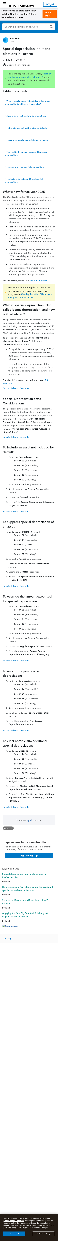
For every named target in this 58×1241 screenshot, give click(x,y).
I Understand (14, 1234)
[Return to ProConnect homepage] (22, 4)
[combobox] (28, 26)
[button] (4, 3)
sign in (30, 820)
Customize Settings (43, 1234)
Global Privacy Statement (14, 1221)
